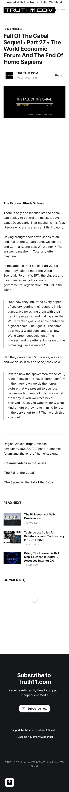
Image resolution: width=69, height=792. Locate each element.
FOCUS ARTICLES (13, 29)
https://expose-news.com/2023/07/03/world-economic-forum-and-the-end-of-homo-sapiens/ (33, 448)
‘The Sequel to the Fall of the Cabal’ (29, 482)
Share (58, 75)
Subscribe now (37, 708)
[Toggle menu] (63, 10)
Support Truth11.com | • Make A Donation (34, 730)
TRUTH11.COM (27, 73)
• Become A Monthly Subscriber (34, 736)
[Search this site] (56, 10)
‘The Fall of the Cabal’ (19, 472)
